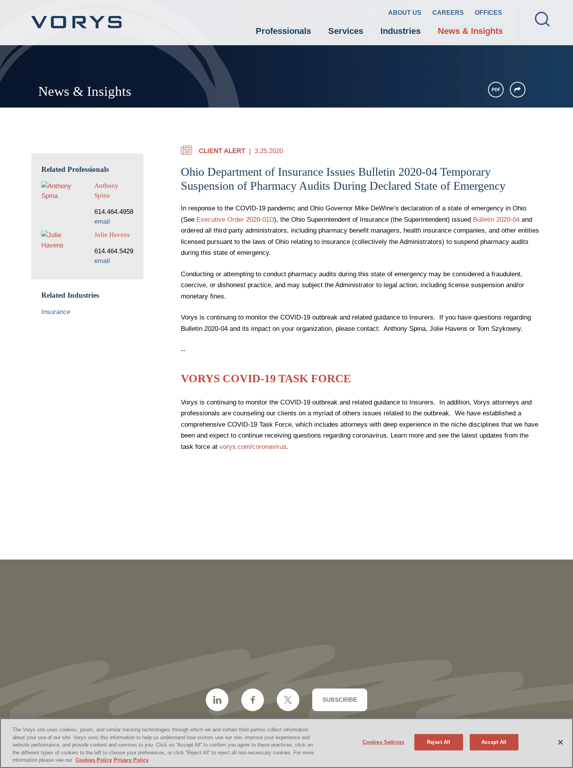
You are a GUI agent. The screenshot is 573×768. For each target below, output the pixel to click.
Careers (448, 12)
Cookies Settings (383, 742)
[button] (517, 89)
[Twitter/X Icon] (288, 700)
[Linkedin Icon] (217, 700)
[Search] (542, 19)
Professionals (283, 31)
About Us (404, 12)
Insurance (55, 312)
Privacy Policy (131, 760)
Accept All (493, 742)
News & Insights (470, 31)
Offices (488, 12)
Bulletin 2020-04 (496, 219)
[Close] (560, 742)
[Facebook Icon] (252, 700)
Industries (400, 31)
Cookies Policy (94, 760)
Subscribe (339, 699)
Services (345, 31)
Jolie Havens (112, 234)
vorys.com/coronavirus (252, 446)
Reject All (438, 742)
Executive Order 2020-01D (235, 219)
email (102, 221)
